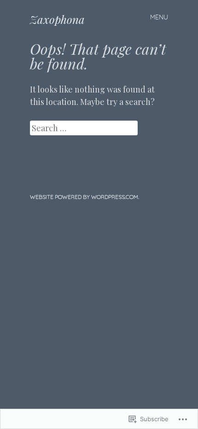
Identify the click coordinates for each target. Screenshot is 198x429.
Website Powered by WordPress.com (84, 196)
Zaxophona (57, 19)
